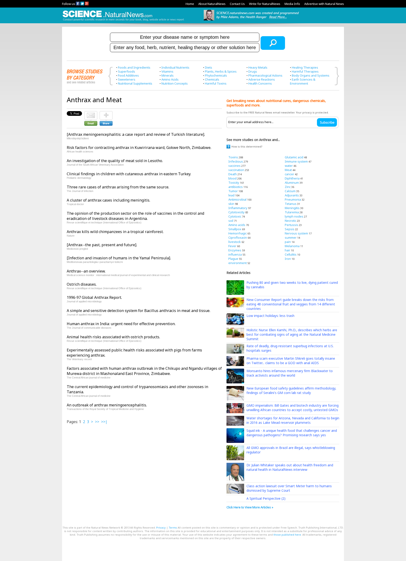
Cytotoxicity (236, 212)
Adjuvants (292, 195)
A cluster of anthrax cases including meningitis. (108, 200)
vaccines (234, 166)
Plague (233, 259)
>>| (104, 421)
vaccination (236, 170)
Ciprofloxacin (237, 237)
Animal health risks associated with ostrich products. (113, 336)
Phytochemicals (216, 75)
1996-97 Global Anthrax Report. (94, 297)
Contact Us (237, 4)
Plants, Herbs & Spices (221, 71)
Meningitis (292, 208)
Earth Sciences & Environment (302, 81)
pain (288, 242)
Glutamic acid (294, 157)
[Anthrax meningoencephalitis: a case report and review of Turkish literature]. (136, 134)
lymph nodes (294, 216)
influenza (235, 254)
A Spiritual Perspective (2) (265, 498)
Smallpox (234, 229)
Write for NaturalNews (264, 4)
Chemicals (212, 79)
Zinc (288, 187)
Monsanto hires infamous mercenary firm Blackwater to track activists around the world (289, 373)
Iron (288, 259)
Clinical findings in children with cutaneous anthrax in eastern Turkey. (129, 173)
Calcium (290, 191)
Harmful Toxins (215, 83)
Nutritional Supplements (135, 83)
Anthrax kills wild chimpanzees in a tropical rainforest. (115, 231)
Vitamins (167, 71)
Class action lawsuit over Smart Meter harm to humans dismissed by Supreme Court (289, 488)
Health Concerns (260, 83)
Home (190, 4)
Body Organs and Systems (310, 75)
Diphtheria (292, 178)
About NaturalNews (212, 4)
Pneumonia (293, 199)
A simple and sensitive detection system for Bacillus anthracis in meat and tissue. (138, 310)
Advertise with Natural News (324, 4)
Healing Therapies (305, 67)
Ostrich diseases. (82, 284)
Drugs (252, 71)
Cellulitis (291, 254)
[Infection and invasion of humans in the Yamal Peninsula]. (119, 258)
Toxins (233, 157)
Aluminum (292, 182)
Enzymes (234, 250)
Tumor (233, 191)
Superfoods (126, 71)
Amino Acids (170, 79)
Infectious (235, 161)
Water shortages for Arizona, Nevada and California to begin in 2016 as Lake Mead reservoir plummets (292, 420)
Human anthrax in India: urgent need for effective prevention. (121, 323)
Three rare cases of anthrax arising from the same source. (118, 187)
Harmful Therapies (305, 71)
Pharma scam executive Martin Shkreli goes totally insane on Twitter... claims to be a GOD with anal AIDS (290, 360)
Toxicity (233, 182)
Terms (173, 527)
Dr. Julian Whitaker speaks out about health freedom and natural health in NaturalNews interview (289, 467)
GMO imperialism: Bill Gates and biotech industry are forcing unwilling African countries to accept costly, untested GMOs (292, 407)
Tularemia (292, 212)
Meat (288, 170)
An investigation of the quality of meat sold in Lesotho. (115, 160)
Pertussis (291, 225)
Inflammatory (237, 208)
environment (237, 263)
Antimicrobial (237, 199)
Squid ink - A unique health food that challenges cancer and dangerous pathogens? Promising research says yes (291, 432)
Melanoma (292, 246)
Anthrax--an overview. (86, 271)
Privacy (161, 527)
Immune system (296, 161)
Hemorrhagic (237, 233)
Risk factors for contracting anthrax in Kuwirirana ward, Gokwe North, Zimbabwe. (139, 147)
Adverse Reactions (261, 79)
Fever (232, 246)
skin (231, 204)
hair (287, 250)
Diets (208, 67)
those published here (287, 534)
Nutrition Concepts (174, 83)
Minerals (167, 75)
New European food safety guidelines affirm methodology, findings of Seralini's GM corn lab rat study (291, 390)
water (289, 166)
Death (232, 174)
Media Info (292, 4)
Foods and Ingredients (134, 67)
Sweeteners (126, 79)
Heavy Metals (257, 67)
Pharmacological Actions (265, 75)
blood (232, 178)
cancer (289, 174)
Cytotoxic (234, 216)
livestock (234, 242)
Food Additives (128, 75)
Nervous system (296, 233)
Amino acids (236, 225)
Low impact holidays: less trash (270, 315)
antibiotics (235, 187)
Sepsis (289, 229)
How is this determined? (246, 146)
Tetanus (291, 204)
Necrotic (290, 220)
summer (291, 237)
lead (231, 195)
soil (230, 220)
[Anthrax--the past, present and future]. (102, 244)
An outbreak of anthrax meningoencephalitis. (107, 405)
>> (97, 421)
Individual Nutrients (175, 67)
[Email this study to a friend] (90, 113)
